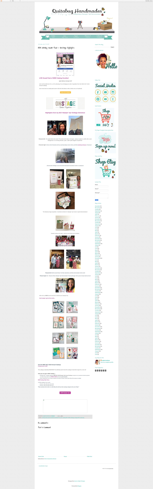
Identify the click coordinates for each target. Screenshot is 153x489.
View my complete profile (107, 362)
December (97, 206)
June (96, 228)
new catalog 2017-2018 (65, 417)
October (97, 209)
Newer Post (41, 456)
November (97, 207)
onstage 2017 (77, 417)
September (97, 211)
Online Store (54, 376)
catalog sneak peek (46, 417)
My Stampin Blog (110, 468)
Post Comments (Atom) (50, 458)
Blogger (79, 486)
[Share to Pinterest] (62, 416)
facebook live (57, 417)
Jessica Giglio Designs (79, 481)
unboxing (82, 417)
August (97, 212)
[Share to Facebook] (61, 416)
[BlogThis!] (59, 416)
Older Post (89, 456)
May (96, 230)
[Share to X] (60, 416)
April (96, 214)
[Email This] (57, 416)
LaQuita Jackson (106, 360)
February (97, 215)
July (96, 227)
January (97, 217)
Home (65, 456)
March (96, 233)
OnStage (72, 417)
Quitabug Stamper (82, 144)
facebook (52, 417)
